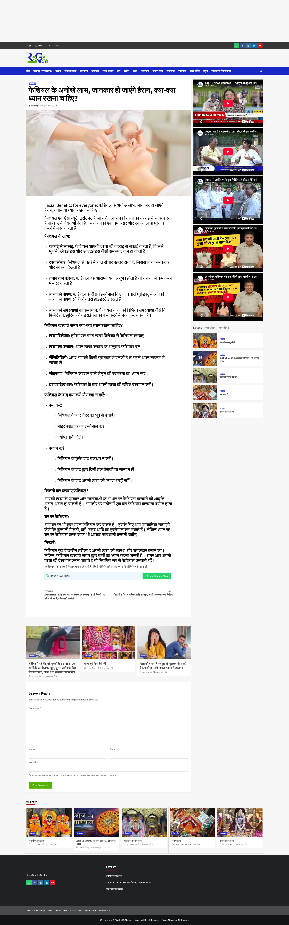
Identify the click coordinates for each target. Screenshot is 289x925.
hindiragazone (37, 106)
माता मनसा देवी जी (227, 411)
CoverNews (168, 920)
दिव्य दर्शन (195, 71)
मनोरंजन (145, 71)
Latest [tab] (197, 327)
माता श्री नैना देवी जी (95, 664)
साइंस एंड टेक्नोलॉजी (221, 71)
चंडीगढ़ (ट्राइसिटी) (42, 71)
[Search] (261, 70)
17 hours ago (49, 844)
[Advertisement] (90, 21)
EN (49, 45)
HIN (56, 45)
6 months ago (159, 672)
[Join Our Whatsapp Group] (236, 45)
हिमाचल (95, 71)
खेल (135, 71)
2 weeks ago (48, 676)
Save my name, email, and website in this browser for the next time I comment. (75, 775)
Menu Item (61, 910)
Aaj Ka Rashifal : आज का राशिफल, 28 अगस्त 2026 (128, 882)
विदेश (126, 71)
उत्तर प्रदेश (108, 71)
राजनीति (171, 71)
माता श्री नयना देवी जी (228, 377)
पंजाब (58, 71)
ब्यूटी (205, 71)
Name (33, 749)
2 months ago (104, 668)
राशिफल (182, 71)
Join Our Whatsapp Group (39, 910)
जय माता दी (224, 394)
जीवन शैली (158, 71)
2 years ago (50, 106)
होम (28, 71)
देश (118, 71)
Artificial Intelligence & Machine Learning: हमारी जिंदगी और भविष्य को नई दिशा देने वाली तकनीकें (74, 594)
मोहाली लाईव (70, 71)
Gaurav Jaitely (36, 676)
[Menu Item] (242, 45)
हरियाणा (84, 71)
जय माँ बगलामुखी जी (227, 342)
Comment (35, 707)
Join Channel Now (158, 575)
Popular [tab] (209, 327)
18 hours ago (192, 844)
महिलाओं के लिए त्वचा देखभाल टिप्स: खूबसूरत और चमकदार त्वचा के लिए (142, 592)
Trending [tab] (223, 327)
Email (114, 749)
